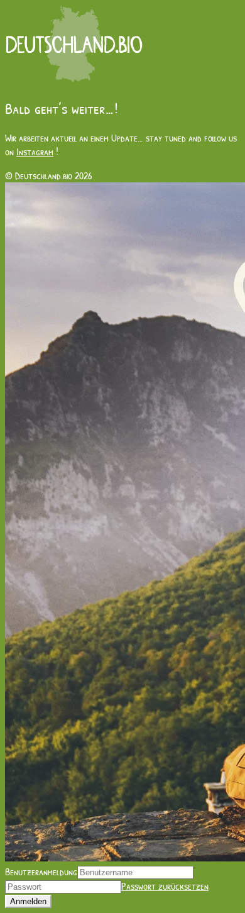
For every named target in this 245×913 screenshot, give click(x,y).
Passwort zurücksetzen (165, 886)
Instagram (34, 151)
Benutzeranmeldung (41, 871)
